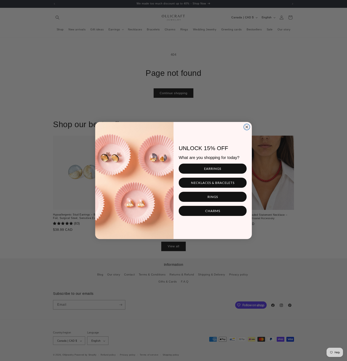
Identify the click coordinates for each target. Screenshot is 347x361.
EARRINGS (212, 168)
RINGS (212, 197)
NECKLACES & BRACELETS (213, 183)
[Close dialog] (247, 127)
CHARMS (212, 211)
